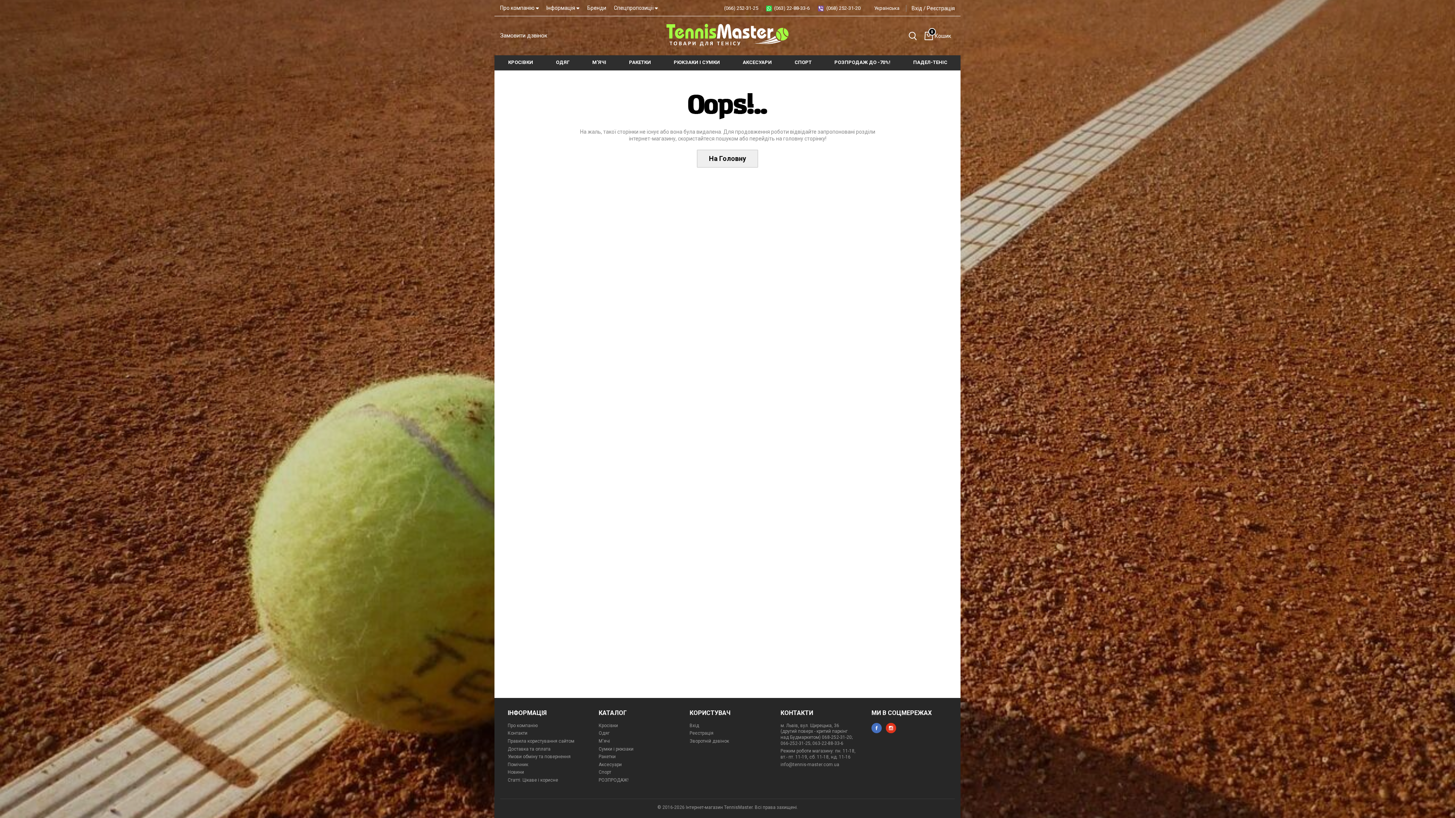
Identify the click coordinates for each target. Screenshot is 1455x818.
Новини (516, 772)
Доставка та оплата (529, 749)
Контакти (517, 733)
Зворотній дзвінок (709, 741)
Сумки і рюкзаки (616, 749)
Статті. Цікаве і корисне (533, 780)
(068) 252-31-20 (843, 8)
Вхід (917, 8)
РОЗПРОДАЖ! (614, 780)
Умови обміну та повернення (539, 756)
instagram (891, 728)
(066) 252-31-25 (741, 8)
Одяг (604, 733)
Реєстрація (941, 8)
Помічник (518, 764)
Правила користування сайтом (541, 741)
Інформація (561, 8)
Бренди (596, 8)
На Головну (727, 158)
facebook (876, 728)
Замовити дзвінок (524, 35)
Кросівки (608, 725)
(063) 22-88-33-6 (792, 8)
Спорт (605, 772)
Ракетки (607, 756)
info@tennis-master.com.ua (810, 764)
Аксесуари (610, 764)
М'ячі (604, 741)
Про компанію (518, 8)
